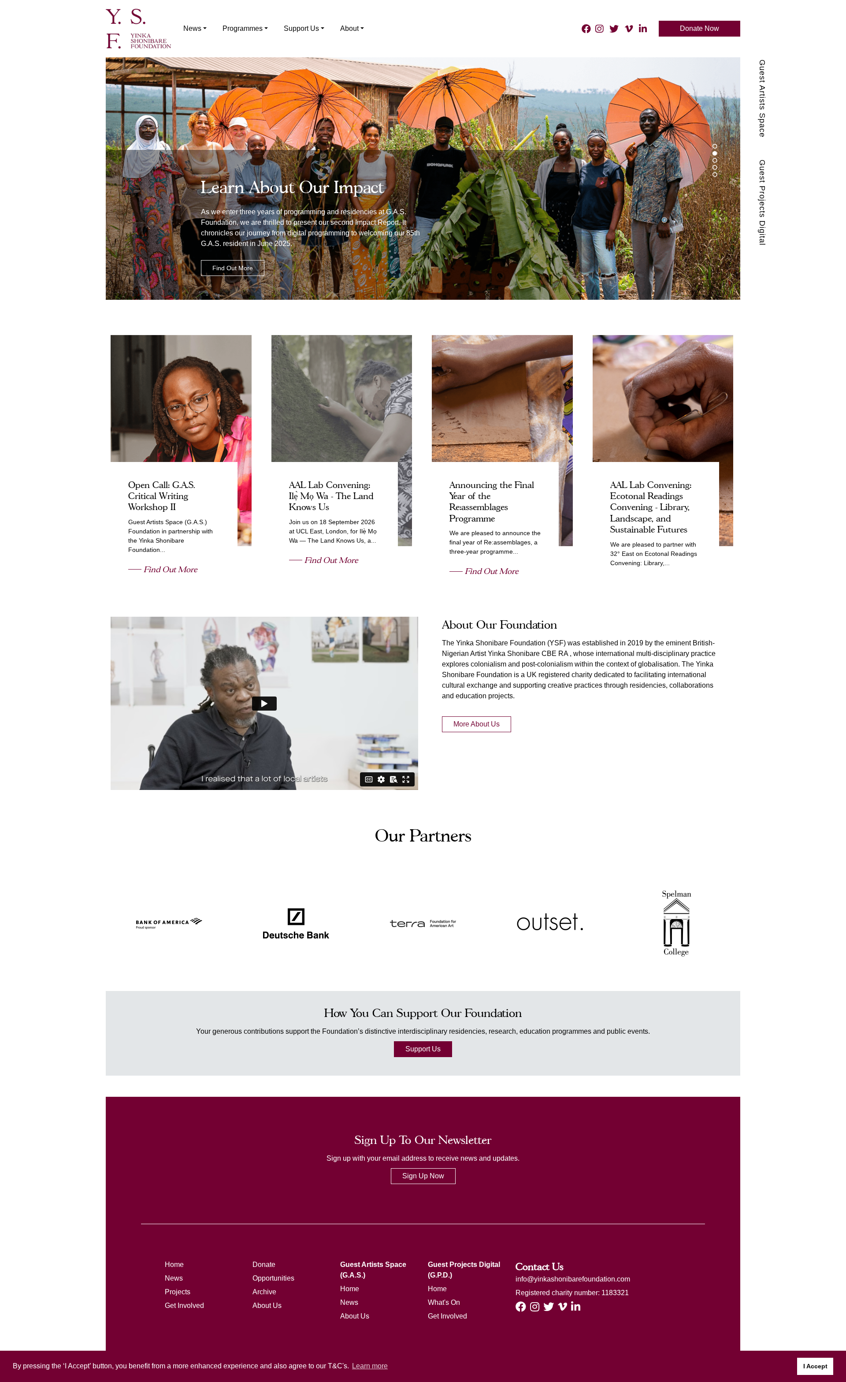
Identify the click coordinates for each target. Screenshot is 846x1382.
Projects (177, 1292)
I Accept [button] (815, 1366)
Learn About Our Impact (292, 187)
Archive (264, 1292)
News (174, 1278)
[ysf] (138, 28)
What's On (444, 1302)
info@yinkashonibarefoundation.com (573, 1279)
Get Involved (184, 1305)
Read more (189, 440)
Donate (263, 1264)
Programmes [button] (243, 28)
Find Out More (232, 268)
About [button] (349, 28)
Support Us (423, 1049)
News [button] (192, 28)
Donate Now (699, 28)
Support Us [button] (301, 28)
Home (174, 1264)
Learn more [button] (370, 1366)
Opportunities (273, 1278)
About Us (267, 1305)
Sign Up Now (423, 1176)
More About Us (476, 724)
